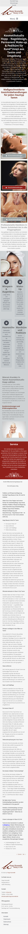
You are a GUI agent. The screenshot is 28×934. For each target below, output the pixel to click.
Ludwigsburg (6, 825)
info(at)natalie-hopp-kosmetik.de (9, 896)
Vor (23, 854)
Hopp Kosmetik (11, 873)
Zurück (20, 854)
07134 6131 (8, 892)
